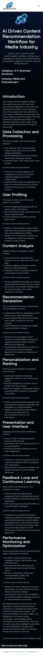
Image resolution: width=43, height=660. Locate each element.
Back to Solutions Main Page (14, 645)
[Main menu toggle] (38, 5)
